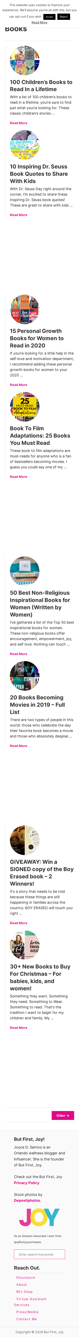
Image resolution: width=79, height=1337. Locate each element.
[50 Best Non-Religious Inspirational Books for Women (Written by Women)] (25, 571)
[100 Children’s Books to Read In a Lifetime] (25, 60)
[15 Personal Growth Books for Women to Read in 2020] (25, 309)
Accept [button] (49, 16)
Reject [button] (64, 16)
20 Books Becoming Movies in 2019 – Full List (37, 704)
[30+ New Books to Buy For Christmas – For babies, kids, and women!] (25, 945)
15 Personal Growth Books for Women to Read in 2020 (37, 338)
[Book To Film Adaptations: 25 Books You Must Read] (25, 407)
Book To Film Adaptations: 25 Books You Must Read (40, 435)
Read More (18, 123)
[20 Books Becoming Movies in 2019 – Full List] (25, 676)
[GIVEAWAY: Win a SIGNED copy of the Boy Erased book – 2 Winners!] (25, 840)
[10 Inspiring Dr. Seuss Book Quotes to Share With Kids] (25, 145)
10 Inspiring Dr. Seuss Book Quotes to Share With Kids (39, 173)
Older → (63, 1115)
